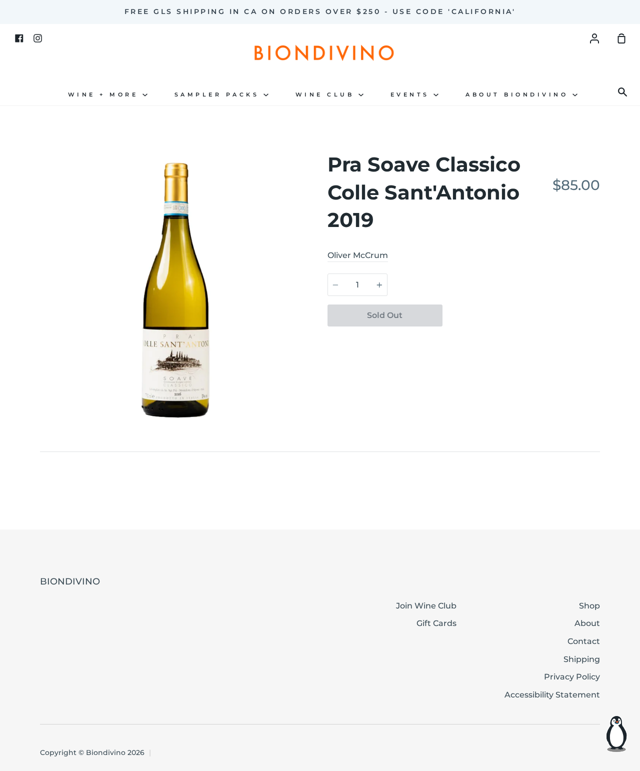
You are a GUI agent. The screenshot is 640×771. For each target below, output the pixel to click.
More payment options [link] (521, 339)
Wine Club (327, 95)
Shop (589, 605)
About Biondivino (519, 95)
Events (412, 95)
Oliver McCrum (358, 255)
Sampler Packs (219, 95)
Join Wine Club (426, 605)
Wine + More (105, 95)
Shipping (582, 659)
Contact (584, 641)
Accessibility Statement (552, 695)
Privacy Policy (572, 677)
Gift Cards (436, 623)
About (587, 623)
